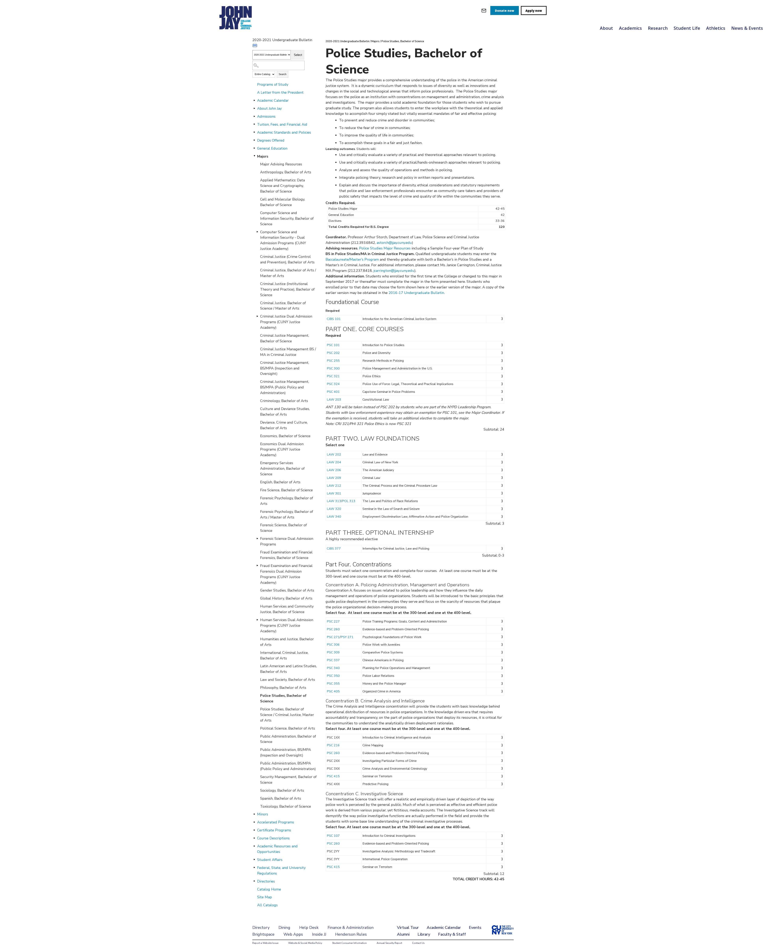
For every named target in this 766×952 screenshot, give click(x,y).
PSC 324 (333, 384)
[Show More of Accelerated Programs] (254, 822)
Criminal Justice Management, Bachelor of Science (284, 338)
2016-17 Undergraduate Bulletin (416, 292)
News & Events (747, 28)
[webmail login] (483, 10)
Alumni (403, 934)
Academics (630, 28)
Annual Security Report (389, 943)
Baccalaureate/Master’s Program (352, 259)
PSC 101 (333, 345)
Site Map (264, 897)
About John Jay (269, 108)
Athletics (715, 28)
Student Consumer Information (349, 943)
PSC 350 (333, 676)
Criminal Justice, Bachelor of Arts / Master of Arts (288, 273)
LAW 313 (334, 501)
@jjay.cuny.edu (400, 242)
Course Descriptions (273, 838)
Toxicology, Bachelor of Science (285, 806)
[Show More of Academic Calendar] (254, 100)
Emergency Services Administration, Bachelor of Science (282, 468)
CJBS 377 (334, 548)
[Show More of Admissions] (254, 116)
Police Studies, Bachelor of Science (283, 698)
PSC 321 (333, 376)
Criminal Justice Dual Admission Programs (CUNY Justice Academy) (286, 322)
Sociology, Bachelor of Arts (282, 790)
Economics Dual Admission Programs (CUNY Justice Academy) (282, 450)
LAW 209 (334, 478)
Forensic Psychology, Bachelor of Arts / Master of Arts (286, 514)
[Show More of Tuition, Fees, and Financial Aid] (254, 124)
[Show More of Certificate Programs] (254, 830)
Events (475, 927)
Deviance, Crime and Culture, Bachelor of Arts (284, 425)
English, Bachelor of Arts (280, 482)
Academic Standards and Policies (284, 132)
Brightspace (263, 934)
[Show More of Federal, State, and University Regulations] (254, 868)
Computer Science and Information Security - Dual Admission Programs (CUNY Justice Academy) (283, 240)
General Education (272, 148)
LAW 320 (334, 509)
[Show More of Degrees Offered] (254, 140)
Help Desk (309, 927)
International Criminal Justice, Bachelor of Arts (284, 655)
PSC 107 (333, 836)
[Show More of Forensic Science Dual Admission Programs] (257, 538)
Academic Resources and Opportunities (277, 849)
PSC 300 (333, 368)
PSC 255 (333, 360)
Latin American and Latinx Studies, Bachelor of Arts (288, 669)
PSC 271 (333, 637)
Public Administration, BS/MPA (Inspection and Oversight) (285, 752)
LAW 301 (334, 493)
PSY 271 (347, 637)
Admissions (266, 116)
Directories (266, 881)
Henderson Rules (351, 934)
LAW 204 (334, 462)
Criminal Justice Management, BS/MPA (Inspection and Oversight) (284, 368)
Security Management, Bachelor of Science (288, 779)
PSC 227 (333, 621)
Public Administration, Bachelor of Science (288, 739)
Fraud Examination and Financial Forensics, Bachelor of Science (286, 555)
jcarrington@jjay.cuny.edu (393, 270)
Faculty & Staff (452, 934)
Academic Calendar (273, 100)
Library (424, 934)
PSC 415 (333, 776)
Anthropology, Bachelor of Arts (285, 172)
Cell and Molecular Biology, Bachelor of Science (282, 202)
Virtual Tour (408, 927)
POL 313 (348, 501)
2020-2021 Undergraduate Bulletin (347, 41)
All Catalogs (267, 905)
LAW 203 (334, 399)
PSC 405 (333, 691)
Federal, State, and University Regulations (281, 870)
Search (282, 74)
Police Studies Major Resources (385, 248)
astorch (383, 242)
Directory (260, 927)
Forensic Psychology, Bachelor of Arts (286, 501)
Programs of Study (272, 84)
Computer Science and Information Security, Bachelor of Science (287, 218)
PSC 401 (333, 392)
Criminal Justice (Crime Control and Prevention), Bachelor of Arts (287, 259)
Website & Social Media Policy (305, 943)
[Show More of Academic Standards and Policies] (254, 132)
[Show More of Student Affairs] (254, 860)
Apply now (533, 11)
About (606, 28)
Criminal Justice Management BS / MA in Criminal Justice (288, 352)
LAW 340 (334, 516)
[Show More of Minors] (254, 814)
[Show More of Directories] (254, 881)
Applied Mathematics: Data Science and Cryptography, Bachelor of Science (282, 186)
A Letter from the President (280, 92)
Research (658, 28)
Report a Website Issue (265, 943)
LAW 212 (334, 485)
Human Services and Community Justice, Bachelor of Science (287, 609)
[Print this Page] (255, 46)
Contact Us (418, 943)
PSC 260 (333, 629)
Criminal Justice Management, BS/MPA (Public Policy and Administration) (284, 387)
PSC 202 (333, 353)
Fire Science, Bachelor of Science (286, 490)
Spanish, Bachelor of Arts (280, 798)
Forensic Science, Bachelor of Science (283, 528)
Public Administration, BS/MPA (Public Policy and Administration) (288, 766)
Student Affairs (269, 859)
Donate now (504, 11)
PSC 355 (333, 683)
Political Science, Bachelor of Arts (287, 728)
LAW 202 (334, 454)
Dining (284, 927)
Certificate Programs (274, 830)
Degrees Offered (270, 140)
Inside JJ (319, 934)
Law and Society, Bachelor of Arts (287, 679)
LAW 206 (334, 470)
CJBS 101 (334, 319)
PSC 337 (333, 660)
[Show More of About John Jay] (254, 108)
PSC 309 (333, 652)
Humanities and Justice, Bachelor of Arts (287, 642)
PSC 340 (333, 668)
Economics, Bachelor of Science (285, 436)
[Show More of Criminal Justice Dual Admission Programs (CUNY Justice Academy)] (257, 316)
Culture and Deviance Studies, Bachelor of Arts (285, 411)
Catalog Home (269, 889)
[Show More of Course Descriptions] (254, 838)
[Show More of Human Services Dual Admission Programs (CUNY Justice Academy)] (257, 620)
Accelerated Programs (275, 822)
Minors (262, 814)
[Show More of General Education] (254, 148)
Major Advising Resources (281, 164)
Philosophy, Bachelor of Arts (283, 687)
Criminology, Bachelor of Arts (284, 400)
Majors (262, 156)
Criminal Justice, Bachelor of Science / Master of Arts (283, 306)
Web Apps (293, 934)
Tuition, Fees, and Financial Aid (282, 124)
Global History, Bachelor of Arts (286, 598)
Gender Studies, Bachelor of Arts (287, 590)
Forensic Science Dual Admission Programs (286, 541)
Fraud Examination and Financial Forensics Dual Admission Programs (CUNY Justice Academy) (286, 574)
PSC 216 (333, 745)
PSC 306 (333, 644)
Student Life (687, 28)
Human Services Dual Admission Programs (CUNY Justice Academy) (286, 625)
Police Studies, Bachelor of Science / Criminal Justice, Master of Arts (287, 715)
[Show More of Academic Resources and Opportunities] (254, 846)
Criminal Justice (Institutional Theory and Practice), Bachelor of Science (287, 289)
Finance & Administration (351, 927)
